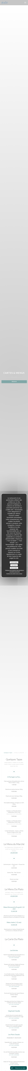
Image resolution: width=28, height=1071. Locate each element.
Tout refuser (14, 565)
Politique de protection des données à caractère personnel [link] (14, 571)
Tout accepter (14, 562)
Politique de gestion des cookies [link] (14, 573)
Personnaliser (14, 568)
